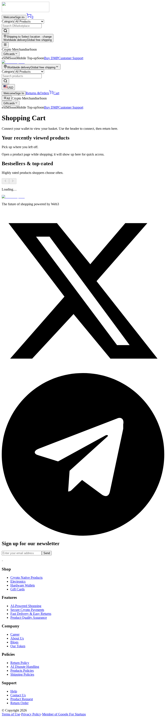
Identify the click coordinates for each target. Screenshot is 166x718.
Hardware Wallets (22, 585)
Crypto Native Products (26, 577)
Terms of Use (11, 714)
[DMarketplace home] (25, 11)
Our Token (17, 646)
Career (14, 634)
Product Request (21, 699)
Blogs (14, 642)
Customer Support (70, 58)
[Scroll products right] (12, 181)
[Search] (5, 31)
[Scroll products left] (5, 181)
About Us (17, 638)
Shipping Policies (22, 674)
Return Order (19, 703)
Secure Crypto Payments (27, 610)
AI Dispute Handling (24, 666)
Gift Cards (17, 589)
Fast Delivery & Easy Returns (30, 613)
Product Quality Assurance (28, 617)
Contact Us (18, 695)
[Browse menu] (5, 45)
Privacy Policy (31, 714)
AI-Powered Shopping (25, 606)
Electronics (18, 581)
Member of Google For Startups (64, 714)
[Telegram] (83, 534)
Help (13, 691)
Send (46, 553)
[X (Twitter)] (83, 371)
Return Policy (19, 663)
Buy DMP (51, 58)
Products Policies (22, 670)
